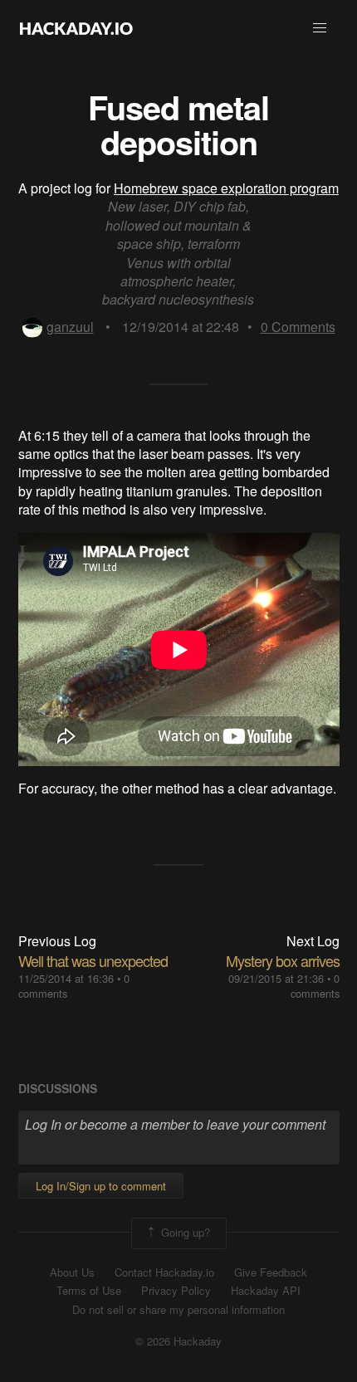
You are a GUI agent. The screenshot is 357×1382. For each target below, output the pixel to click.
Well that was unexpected (93, 960)
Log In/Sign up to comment (101, 1186)
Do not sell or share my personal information (178, 1309)
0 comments (315, 985)
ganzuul (70, 326)
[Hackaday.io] (76, 28)
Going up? (184, 1231)
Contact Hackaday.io (164, 1272)
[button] (319, 28)
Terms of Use (88, 1290)
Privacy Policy (176, 1290)
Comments (298, 326)
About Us (72, 1272)
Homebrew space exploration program (226, 188)
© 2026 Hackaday (178, 1341)
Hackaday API (266, 1290)
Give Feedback (270, 1272)
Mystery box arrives (283, 960)
